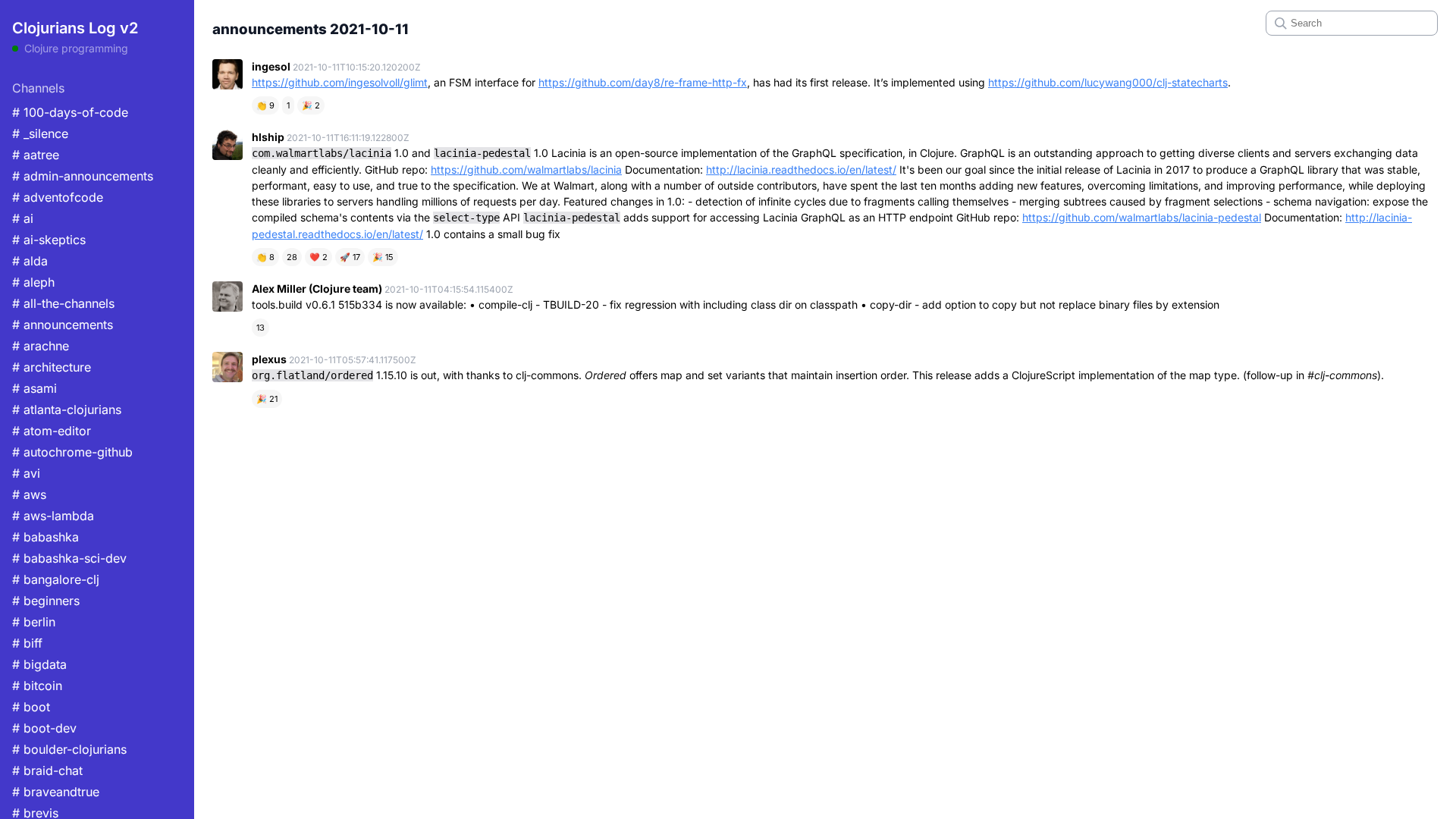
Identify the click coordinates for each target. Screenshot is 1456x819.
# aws (29, 494)
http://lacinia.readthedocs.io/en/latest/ (801, 169)
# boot (31, 706)
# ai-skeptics (49, 239)
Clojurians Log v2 (75, 28)
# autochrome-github (72, 452)
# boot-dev (44, 728)
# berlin (33, 621)
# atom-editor (51, 430)
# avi (26, 473)
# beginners (46, 600)
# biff (27, 643)
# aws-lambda (53, 515)
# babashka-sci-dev (69, 558)
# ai (22, 218)
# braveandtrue (55, 791)
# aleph (33, 282)
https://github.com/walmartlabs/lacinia (526, 169)
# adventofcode (57, 197)
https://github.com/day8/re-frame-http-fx (642, 82)
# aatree (35, 154)
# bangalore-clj (55, 579)
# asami (34, 388)
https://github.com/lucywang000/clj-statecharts (1108, 82)
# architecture (51, 367)
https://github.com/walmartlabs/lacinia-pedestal (1141, 217)
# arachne (40, 345)
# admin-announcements (82, 176)
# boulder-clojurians (69, 749)
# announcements (62, 324)
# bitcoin (37, 685)
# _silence (40, 133)
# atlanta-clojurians (66, 409)
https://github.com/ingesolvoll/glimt (340, 82)
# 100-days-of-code (70, 112)
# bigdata (39, 664)
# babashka (45, 536)
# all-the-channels (63, 303)
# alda (30, 260)
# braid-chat (47, 770)
